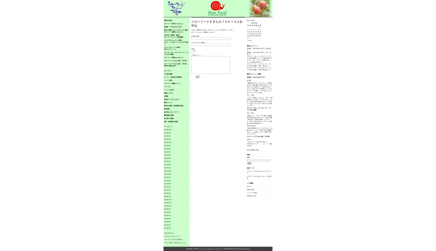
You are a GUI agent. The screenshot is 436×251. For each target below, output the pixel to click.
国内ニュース (168, 102)
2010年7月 (167, 215)
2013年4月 (167, 133)
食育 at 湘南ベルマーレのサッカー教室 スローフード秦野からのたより (177, 31)
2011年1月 (167, 196)
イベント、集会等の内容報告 (173, 77)
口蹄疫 (166, 96)
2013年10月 (168, 130)
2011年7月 (167, 177)
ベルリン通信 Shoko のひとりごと (175, 243)
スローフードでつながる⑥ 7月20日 (175, 60)
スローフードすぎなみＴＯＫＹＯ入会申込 (259, 177)
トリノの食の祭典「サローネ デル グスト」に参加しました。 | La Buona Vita (259, 60)
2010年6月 (167, 218)
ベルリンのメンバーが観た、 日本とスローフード (177, 48)
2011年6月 (167, 180)
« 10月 (249, 40)
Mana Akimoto (251, 126)
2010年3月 (167, 228)
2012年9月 (167, 145)
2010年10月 (168, 206)
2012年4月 (167, 158)
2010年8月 (167, 212)
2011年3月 (167, 190)
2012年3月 (167, 161)
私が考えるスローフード (171, 112)
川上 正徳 (250, 95)
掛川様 (249, 80)
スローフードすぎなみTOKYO (173, 239)
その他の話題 (168, 74)
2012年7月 (167, 152)
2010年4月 (167, 225)
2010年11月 (168, 203)
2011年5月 (167, 184)
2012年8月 (167, 149)
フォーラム (167, 86)
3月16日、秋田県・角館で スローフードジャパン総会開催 (177, 36)
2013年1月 (167, 139)
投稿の (250, 189)
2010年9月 (167, 209)
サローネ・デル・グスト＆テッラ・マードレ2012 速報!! (176, 53)
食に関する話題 (169, 118)
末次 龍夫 (262, 66)
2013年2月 (167, 136)
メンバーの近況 (169, 90)
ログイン (249, 186)
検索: (248, 157)
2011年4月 (167, 187)
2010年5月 (167, 222)
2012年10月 (168, 142)
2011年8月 (167, 174)
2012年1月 (167, 168)
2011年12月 (168, 171)
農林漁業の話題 (169, 115)
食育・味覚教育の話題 (171, 121)
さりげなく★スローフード (172, 236)
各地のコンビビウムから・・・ (173, 99)
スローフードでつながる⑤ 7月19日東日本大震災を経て (175, 65)
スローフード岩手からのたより (173, 23)
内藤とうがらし (169, 93)
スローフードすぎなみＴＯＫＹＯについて (259, 172)
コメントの (252, 193)
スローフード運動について (172, 83)
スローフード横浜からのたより (173, 57)
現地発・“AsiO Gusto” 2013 (173, 27)
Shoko (249, 139)
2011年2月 (167, 193)
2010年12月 (168, 199)
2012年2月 (167, 164)
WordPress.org (251, 196)
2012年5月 (167, 155)
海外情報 (167, 109)
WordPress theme (244, 249)
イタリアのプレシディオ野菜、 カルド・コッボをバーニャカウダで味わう (177, 42)
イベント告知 (168, 80)
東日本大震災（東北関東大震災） (174, 106)
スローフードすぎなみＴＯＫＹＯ (210, 249)
